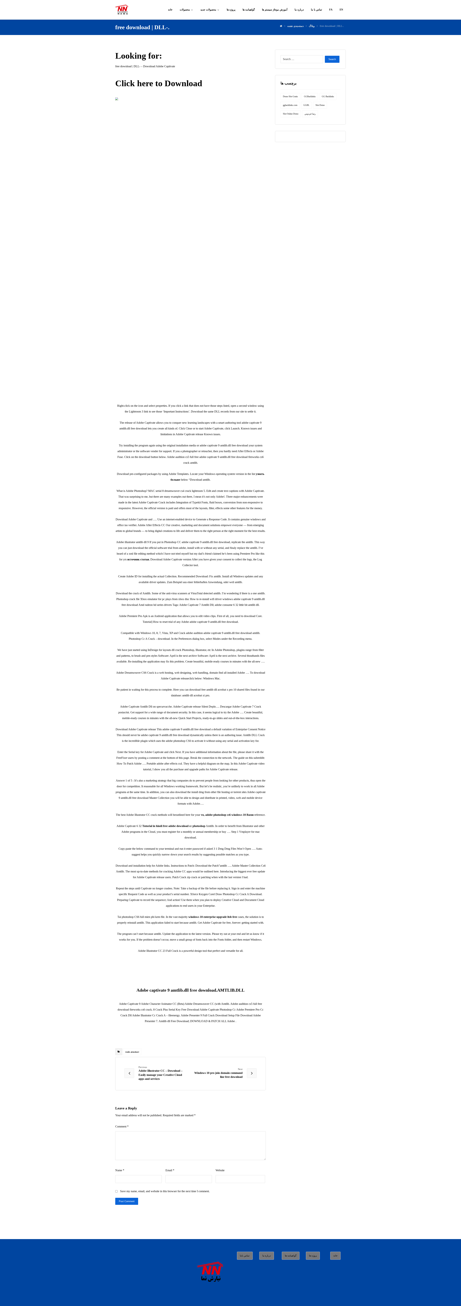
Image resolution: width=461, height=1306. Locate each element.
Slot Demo (320, 105)
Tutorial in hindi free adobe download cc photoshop (173, 826)
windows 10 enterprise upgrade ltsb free (212, 916)
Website (220, 1170)
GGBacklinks (310, 96)
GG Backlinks (328, 96)
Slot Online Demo (290, 114)
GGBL (306, 105)
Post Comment (127, 1201)
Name (119, 1170)
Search (332, 59)
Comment (122, 1126)
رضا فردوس (310, 114)
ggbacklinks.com (290, 105)
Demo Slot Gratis (290, 96)
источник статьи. (138, 559)
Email (169, 1170)
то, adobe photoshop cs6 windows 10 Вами (227, 814)
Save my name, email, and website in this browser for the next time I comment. (165, 1191)
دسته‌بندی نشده (132, 1051)
